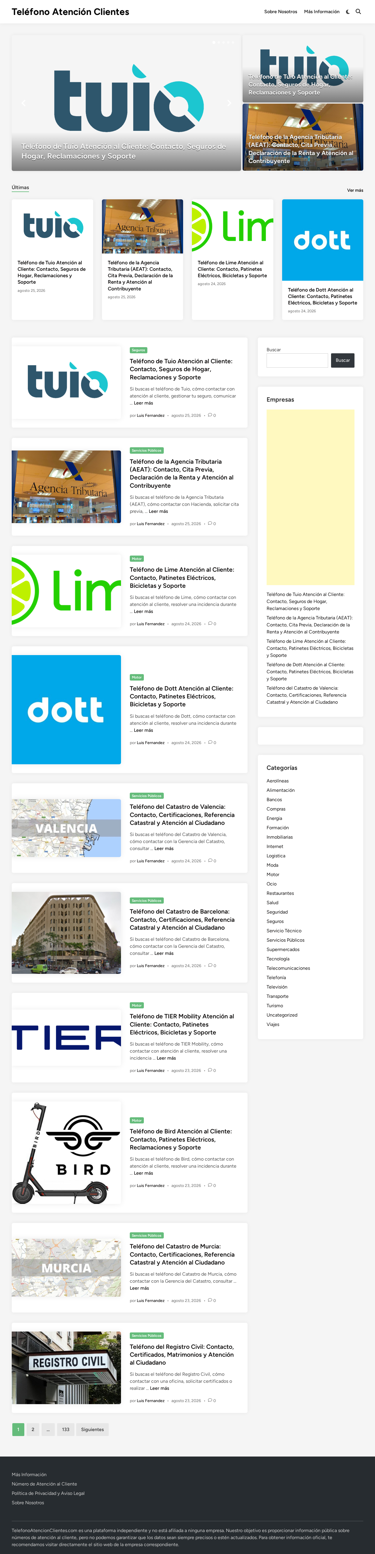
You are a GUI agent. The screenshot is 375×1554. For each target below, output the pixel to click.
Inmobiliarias (280, 837)
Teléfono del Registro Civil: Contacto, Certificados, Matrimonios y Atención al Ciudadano (182, 1354)
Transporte (278, 996)
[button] (213, 42)
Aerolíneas (278, 781)
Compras (276, 809)
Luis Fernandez (151, 415)
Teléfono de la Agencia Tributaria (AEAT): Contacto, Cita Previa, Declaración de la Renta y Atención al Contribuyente (140, 275)
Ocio (272, 884)
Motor (137, 559)
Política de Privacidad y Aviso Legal (48, 1493)
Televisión (277, 987)
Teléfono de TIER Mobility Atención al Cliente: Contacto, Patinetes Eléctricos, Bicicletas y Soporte (182, 1024)
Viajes (273, 1024)
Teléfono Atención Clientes (70, 11)
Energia (274, 818)
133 (65, 1429)
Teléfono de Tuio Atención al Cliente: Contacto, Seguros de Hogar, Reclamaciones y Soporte (181, 369)
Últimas (20, 187)
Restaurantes (280, 893)
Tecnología (278, 959)
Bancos (274, 799)
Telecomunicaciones (288, 968)
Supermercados (283, 949)
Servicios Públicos (146, 450)
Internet (275, 846)
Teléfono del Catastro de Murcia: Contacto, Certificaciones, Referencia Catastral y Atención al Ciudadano (182, 1254)
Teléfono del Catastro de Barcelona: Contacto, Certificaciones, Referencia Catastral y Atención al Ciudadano (182, 919)
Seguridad (277, 912)
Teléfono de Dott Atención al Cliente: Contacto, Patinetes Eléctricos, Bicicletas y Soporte (322, 296)
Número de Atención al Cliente (44, 1484)
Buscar (274, 349)
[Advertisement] (310, 497)
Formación (278, 827)
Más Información (322, 11)
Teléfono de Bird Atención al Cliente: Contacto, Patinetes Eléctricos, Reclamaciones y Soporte (181, 1139)
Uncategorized (282, 1015)
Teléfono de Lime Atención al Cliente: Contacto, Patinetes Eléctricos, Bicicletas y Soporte (232, 269)
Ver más (355, 190)
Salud (272, 902)
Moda (272, 865)
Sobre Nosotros (280, 11)
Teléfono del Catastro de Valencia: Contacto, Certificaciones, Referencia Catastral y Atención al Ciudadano (182, 814)
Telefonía (276, 977)
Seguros (138, 350)
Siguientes (92, 1429)
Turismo (275, 1005)
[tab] (20, 186)
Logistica (276, 856)
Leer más (143, 403)
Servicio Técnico (284, 930)
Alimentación (281, 790)
